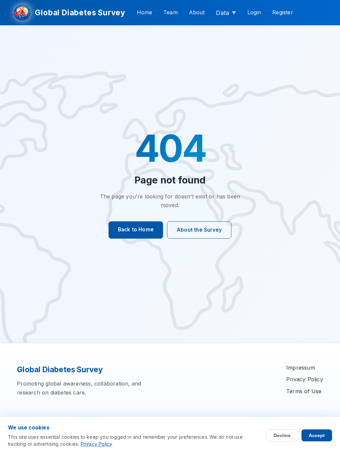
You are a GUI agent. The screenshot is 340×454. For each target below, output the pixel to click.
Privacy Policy (304, 379)
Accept (317, 435)
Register (282, 12)
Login (254, 12)
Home (144, 12)
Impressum (300, 367)
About (197, 12)
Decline (282, 435)
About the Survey (199, 230)
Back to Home (136, 229)
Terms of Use (303, 391)
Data (226, 12)
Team (170, 12)
